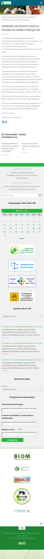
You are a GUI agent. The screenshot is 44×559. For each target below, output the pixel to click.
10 (5, 225)
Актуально (6, 326)
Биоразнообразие (10, 17)
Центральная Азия (20, 20)
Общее (32, 17)
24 (5, 232)
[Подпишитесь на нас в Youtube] (20, 543)
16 (39, 225)
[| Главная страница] (7, 3)
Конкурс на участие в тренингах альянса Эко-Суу (31, 146)
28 (28, 232)
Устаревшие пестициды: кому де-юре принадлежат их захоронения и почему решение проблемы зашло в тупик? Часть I (20, 365)
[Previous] (18, 468)
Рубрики (5, 386)
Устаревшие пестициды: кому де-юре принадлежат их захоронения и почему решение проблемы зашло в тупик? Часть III (21, 332)
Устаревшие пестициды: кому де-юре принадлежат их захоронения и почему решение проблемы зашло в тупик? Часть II (21, 348)
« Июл (21, 238)
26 (16, 232)
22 (34, 228)
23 (39, 228)
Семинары (6, 20)
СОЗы (40, 326)
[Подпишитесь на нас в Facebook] (24, 543)
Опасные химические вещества (24, 326)
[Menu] (41, 3)
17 (5, 228)
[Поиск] (40, 195)
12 (16, 225)
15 (34, 225)
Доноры (23, 17)
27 (22, 232)
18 (10, 228)
